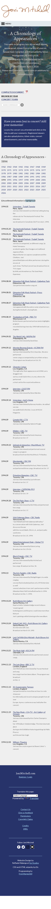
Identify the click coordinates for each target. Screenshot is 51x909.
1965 (20, 167)
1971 (9, 170)
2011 (9, 186)
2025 (43, 190)
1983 (32, 173)
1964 (15, 167)
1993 (43, 177)
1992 (38, 177)
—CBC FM (22, 461)
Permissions (25, 816)
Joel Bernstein (30, 59)
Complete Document (12, 92)
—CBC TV (20, 431)
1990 (26, 177)
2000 (38, 180)
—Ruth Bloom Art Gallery (30, 623)
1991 (32, 177)
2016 (38, 186)
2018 (3, 190)
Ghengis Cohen (19, 367)
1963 (9, 167)
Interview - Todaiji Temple (24, 206)
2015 (32, 186)
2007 (32, 183)
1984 (38, 173)
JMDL (25, 829)
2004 (15, 183)
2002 (3, 183)
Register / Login (25, 777)
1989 (20, 177)
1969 (43, 167)
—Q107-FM (21, 389)
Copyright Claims (25, 819)
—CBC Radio (26, 517)
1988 (15, 177)
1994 (3, 180)
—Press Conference (27, 293)
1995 (9, 180)
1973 (20, 170)
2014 (26, 186)
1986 (3, 177)
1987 (9, 177)
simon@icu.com (25, 74)
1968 (38, 167)
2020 (15, 190)
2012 (15, 186)
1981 (20, 173)
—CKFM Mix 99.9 (24, 489)
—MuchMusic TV (28, 445)
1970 (3, 170)
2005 (20, 183)
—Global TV (28, 542)
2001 (43, 180)
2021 (20, 190)
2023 (32, 190)
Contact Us (25, 809)
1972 (15, 170)
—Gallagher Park (31, 281)
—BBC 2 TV (23, 664)
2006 (26, 183)
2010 (3, 186)
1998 (26, 180)
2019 (9, 190)
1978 (3, 173)
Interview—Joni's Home (23, 400)
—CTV (20, 419)
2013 (20, 186)
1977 (43, 170)
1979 (9, 173)
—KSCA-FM (23, 650)
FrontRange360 (25, 874)
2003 (9, 183)
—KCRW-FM (28, 348)
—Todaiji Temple (28, 229)
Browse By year (9, 96)
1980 (15, 173)
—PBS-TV (25, 317)
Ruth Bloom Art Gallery (23, 601)
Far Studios (34, 863)
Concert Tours (9, 99)
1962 (3, 167)
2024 (38, 190)
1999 (32, 180)
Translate (34, 798)
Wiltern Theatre (20, 742)
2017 (43, 186)
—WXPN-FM (24, 336)
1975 (32, 170)
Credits (25, 825)
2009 (43, 183)
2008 (38, 183)
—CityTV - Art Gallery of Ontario (29, 713)
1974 (26, 170)
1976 (38, 170)
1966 (26, 167)
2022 (26, 190)
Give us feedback (25, 812)
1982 (26, 173)
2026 (3, 193)
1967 (32, 167)
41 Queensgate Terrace (23, 687)
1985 (43, 173)
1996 (15, 180)
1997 (20, 180)
